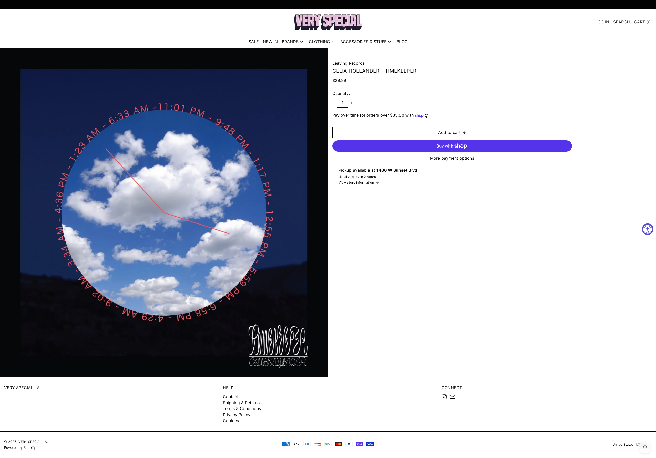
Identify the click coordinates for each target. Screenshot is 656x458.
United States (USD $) (630, 444)
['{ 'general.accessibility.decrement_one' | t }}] (333, 102)
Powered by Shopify (20, 448)
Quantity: (341, 93)
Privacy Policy (236, 414)
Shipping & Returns (241, 402)
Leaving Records (348, 63)
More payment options (452, 158)
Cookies (231, 420)
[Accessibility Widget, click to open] (647, 229)
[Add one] (351, 102)
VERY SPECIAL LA (22, 387)
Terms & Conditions (242, 408)
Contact (231, 396)
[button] (643, 22)
